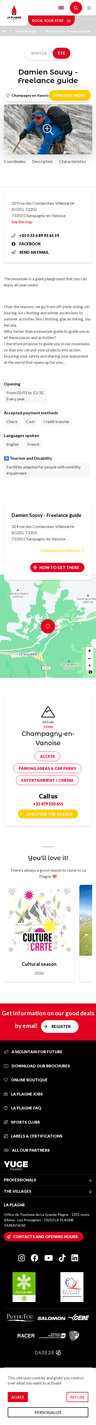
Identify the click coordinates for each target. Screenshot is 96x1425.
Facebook (30, 243)
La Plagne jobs (26, 1094)
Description (42, 161)
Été (61, 53)
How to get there (59, 567)
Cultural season (39, 964)
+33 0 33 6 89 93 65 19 (39, 235)
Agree (17, 1397)
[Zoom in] (89, 651)
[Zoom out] (89, 658)
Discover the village (50, 814)
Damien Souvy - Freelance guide (67, 31)
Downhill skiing (25, 31)
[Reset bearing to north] (89, 666)
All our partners (30, 1150)
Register (61, 1026)
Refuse (77, 1397)
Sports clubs (25, 1122)
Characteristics (72, 161)
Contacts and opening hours (45, 1236)
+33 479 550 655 (48, 803)
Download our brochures (40, 1066)
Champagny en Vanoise (59, 550)
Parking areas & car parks (47, 768)
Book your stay (48, 20)
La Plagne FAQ (25, 1108)
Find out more (70, 95)
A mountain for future (36, 1051)
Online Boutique (29, 1079)
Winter (39, 53)
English (61, 8)
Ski (4, 31)
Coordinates (15, 161)
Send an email (34, 252)
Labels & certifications (36, 1136)
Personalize (48, 1412)
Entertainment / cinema (47, 780)
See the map (22, 221)
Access (47, 756)
